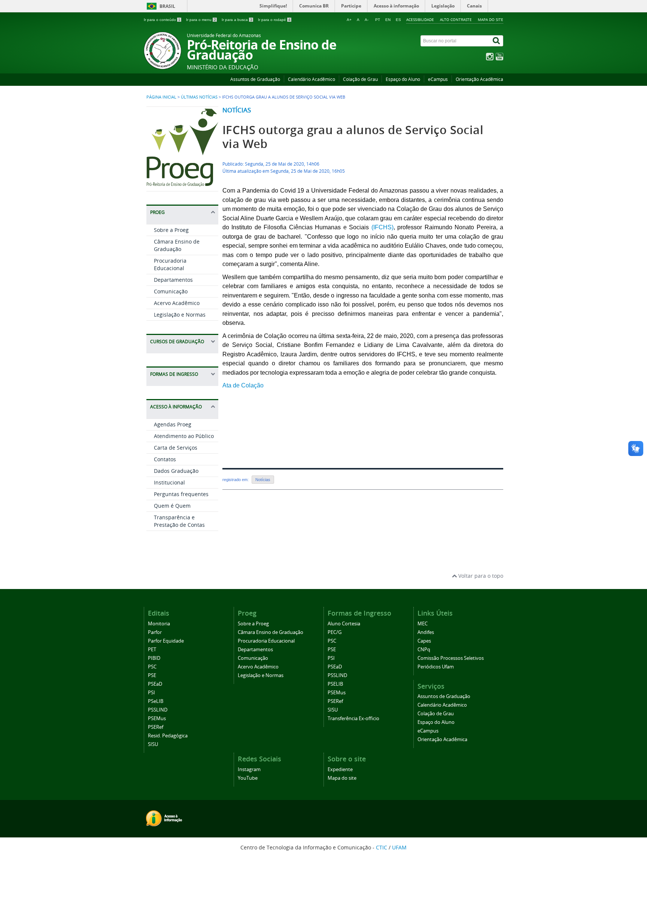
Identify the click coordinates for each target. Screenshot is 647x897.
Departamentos (173, 279)
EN (388, 20)
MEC (422, 623)
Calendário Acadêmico (311, 79)
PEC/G (334, 632)
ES (398, 20)
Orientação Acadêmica (479, 79)
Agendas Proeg (172, 424)
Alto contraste (456, 19)
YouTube (248, 778)
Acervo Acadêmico (177, 302)
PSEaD (155, 684)
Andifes (425, 632)
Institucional (169, 482)
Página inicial (161, 97)
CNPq (423, 649)
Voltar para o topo (480, 575)
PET (152, 649)
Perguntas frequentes (181, 494)
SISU (153, 744)
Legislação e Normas (180, 314)
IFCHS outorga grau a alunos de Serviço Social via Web (352, 136)
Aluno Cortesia (344, 623)
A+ (349, 20)
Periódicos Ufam (435, 667)
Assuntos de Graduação (255, 79)
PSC (152, 667)
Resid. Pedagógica (168, 736)
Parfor (155, 632)
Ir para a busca (237, 20)
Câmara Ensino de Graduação (177, 245)
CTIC (381, 847)
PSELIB (335, 684)
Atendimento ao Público (184, 436)
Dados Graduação (176, 470)
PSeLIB (155, 701)
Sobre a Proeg (171, 229)
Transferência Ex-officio (353, 718)
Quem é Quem (172, 505)
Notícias (236, 110)
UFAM (399, 847)
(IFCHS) (382, 227)
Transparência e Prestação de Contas (179, 521)
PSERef (155, 727)
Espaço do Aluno (403, 79)
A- (366, 20)
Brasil (167, 6)
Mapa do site (490, 19)
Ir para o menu (201, 20)
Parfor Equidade (166, 641)
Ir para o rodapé (274, 20)
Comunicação (171, 291)
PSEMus (157, 718)
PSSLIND (157, 710)
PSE (152, 675)
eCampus (438, 79)
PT (377, 20)
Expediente (340, 769)
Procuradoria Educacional (170, 264)
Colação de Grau (360, 79)
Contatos (165, 459)
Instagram (249, 769)
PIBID (154, 658)
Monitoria (159, 623)
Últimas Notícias (199, 97)
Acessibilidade (420, 19)
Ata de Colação (243, 385)
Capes (424, 641)
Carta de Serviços (175, 447)
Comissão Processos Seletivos (450, 658)
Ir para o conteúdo (162, 20)
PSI (151, 692)
